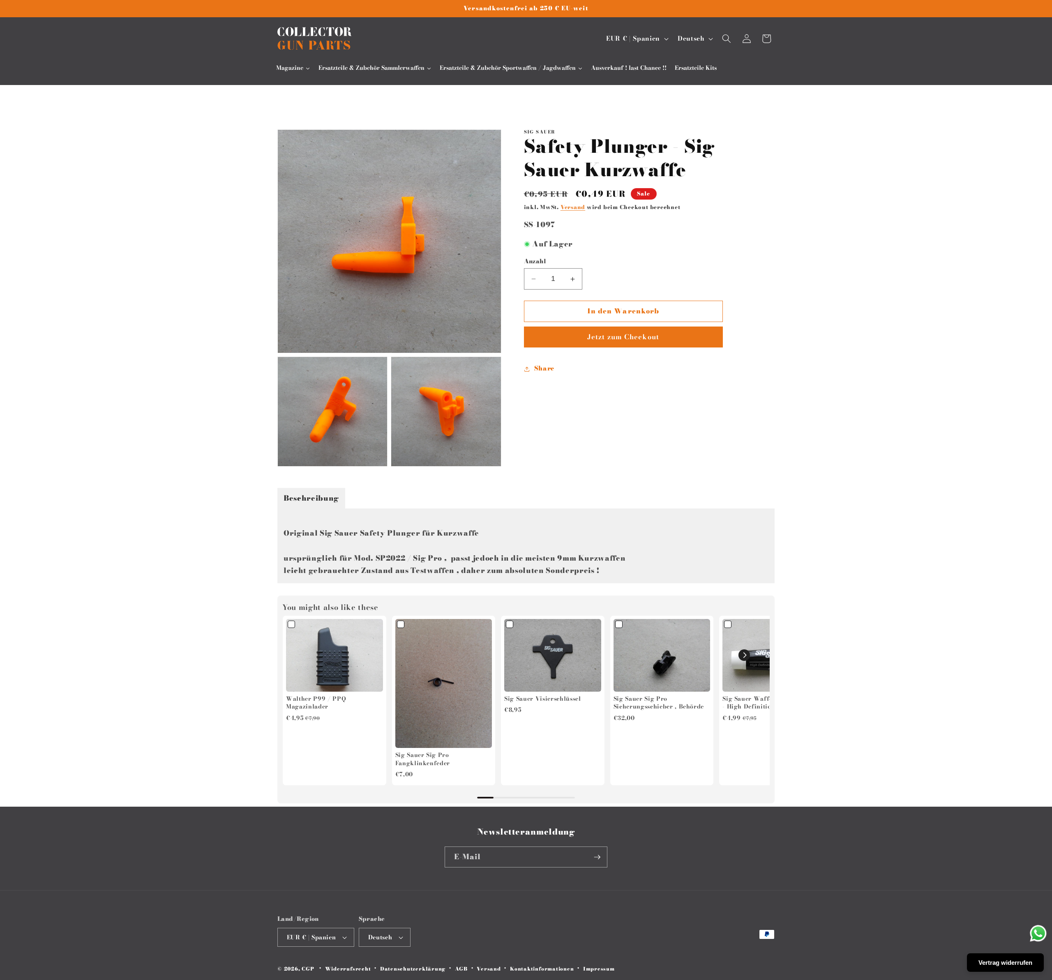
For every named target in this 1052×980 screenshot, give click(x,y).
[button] (726, 38)
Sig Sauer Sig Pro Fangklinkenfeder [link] (422, 759)
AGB (461, 969)
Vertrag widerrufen (1005, 962)
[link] (334, 655)
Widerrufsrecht (348, 969)
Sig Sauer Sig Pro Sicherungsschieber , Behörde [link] (659, 703)
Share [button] (544, 368)
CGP (308, 969)
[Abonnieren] (597, 857)
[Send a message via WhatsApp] (1038, 933)
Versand (573, 207)
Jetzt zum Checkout (623, 337)
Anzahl (535, 261)
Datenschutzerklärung (412, 969)
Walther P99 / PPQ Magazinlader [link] (316, 703)
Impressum (599, 969)
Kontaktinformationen (542, 969)
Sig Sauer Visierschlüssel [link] (542, 699)
